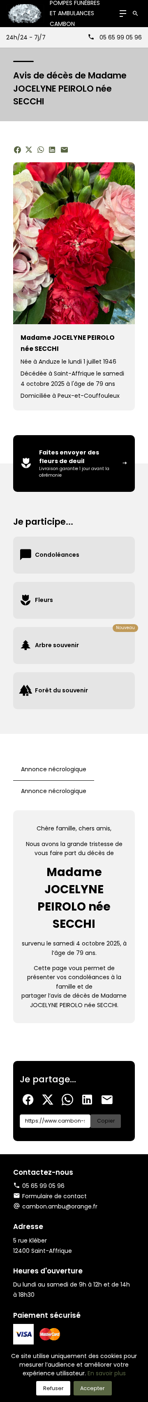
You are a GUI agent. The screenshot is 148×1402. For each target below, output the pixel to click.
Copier (106, 1120)
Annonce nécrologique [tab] (53, 769)
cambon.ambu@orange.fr (59, 1206)
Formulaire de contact (54, 1196)
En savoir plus (107, 1373)
